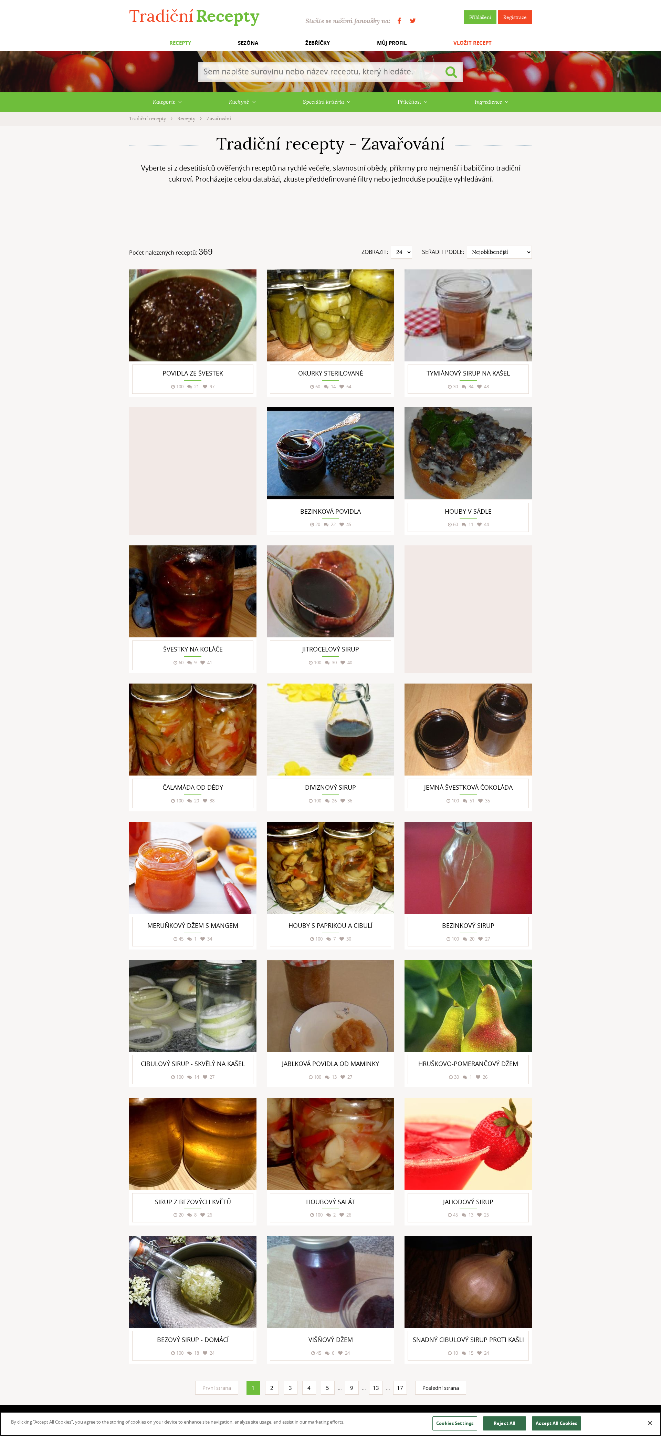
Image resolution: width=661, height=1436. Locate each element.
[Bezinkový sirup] (468, 868)
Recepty (187, 118)
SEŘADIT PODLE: (443, 252)
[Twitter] (413, 21)
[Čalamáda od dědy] (192, 730)
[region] (330, 1424)
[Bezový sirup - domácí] (192, 1282)
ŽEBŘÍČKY (317, 43)
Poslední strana (440, 1387)
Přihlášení (480, 17)
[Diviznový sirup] (330, 730)
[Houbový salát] (330, 1144)
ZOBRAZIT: (374, 252)
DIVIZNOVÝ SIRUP (330, 787)
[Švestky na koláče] (192, 591)
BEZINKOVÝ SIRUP (468, 925)
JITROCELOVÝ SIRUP (330, 649)
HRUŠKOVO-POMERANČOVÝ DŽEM (468, 1063)
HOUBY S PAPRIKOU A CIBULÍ (330, 925)
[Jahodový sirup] (468, 1144)
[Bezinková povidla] (330, 453)
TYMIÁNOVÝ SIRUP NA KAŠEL (468, 373)
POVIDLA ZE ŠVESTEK (192, 373)
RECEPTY (180, 43)
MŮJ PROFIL (392, 43)
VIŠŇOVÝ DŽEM (330, 1339)
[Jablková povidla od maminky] (330, 1006)
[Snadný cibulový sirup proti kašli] (468, 1282)
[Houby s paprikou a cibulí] (330, 868)
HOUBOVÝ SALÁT (330, 1202)
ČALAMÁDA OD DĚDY (192, 787)
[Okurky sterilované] (330, 315)
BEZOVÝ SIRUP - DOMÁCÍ (193, 1339)
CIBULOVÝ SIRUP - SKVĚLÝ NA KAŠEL (193, 1063)
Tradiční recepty (148, 118)
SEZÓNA (248, 43)
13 (376, 1387)
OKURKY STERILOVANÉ (330, 373)
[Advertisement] (330, 217)
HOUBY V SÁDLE (468, 511)
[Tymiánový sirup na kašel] (468, 315)
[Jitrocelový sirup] (330, 591)
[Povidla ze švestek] (192, 315)
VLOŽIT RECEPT (472, 43)
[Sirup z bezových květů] (192, 1144)
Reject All (504, 1423)
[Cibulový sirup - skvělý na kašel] (192, 1006)
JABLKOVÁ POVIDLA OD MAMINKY (330, 1063)
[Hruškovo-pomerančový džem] (468, 1006)
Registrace (515, 17)
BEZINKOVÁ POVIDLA (330, 511)
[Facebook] (399, 21)
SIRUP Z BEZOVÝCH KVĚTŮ (193, 1202)
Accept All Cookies (556, 1423)
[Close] (650, 1423)
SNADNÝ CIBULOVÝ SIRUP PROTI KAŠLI (468, 1339)
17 (400, 1387)
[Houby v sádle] (468, 453)
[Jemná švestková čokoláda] (468, 730)
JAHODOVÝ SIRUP (468, 1202)
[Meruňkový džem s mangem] (192, 868)
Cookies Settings (454, 1423)
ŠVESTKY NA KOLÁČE (193, 649)
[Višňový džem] (330, 1282)
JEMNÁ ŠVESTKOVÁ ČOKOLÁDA (468, 787)
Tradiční (194, 16)
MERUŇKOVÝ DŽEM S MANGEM (192, 925)
